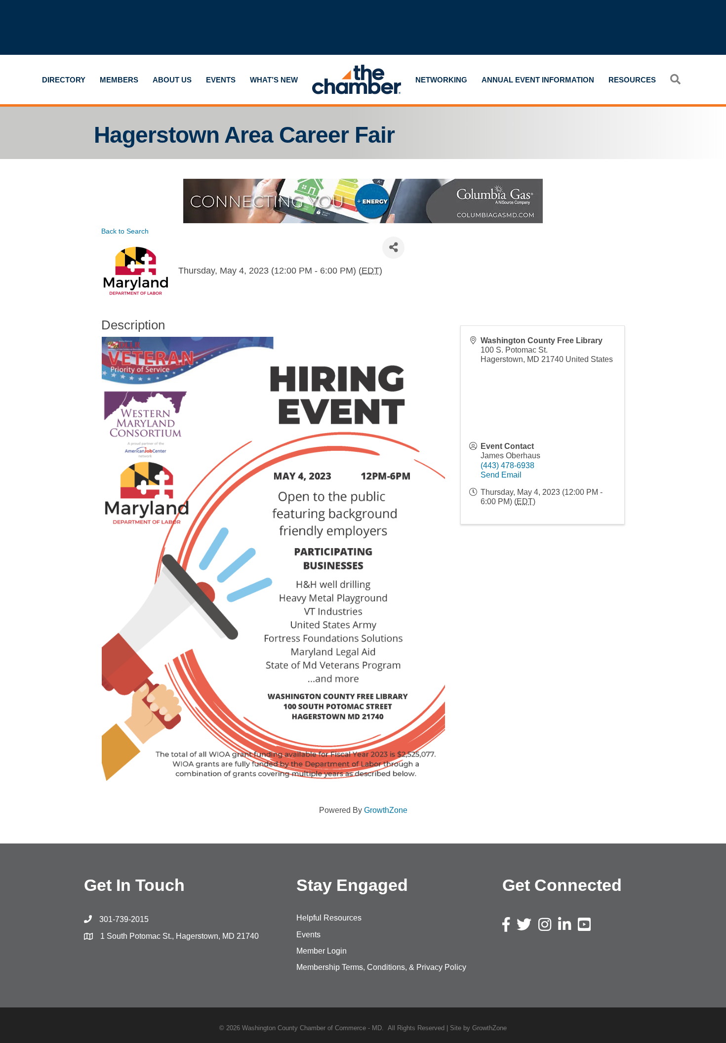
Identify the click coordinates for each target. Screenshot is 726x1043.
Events (221, 80)
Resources (632, 80)
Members (119, 80)
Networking (441, 80)
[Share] (393, 248)
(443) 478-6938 (507, 465)
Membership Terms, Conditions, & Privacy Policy (381, 967)
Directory (63, 80)
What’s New (274, 80)
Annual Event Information (538, 80)
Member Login (321, 951)
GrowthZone (385, 810)
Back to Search (125, 231)
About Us (172, 80)
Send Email (501, 475)
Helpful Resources (329, 918)
